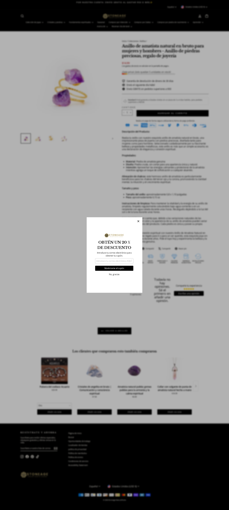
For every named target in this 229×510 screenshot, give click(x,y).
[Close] (138, 221)
